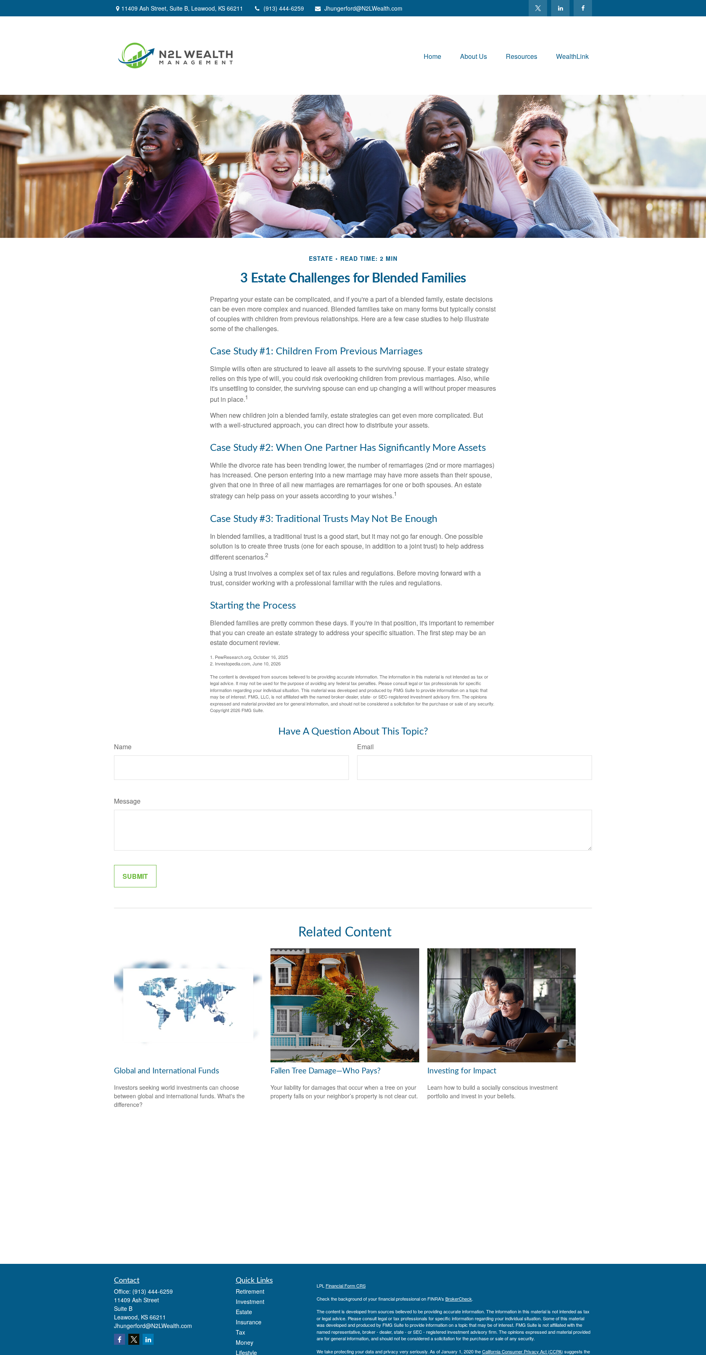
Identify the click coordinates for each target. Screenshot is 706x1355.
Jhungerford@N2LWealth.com (363, 8)
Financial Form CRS (346, 1285)
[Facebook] (583, 8)
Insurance (248, 1322)
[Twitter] (538, 8)
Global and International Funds (166, 1071)
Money (244, 1342)
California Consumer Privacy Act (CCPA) (522, 1351)
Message (127, 801)
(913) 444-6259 (284, 8)
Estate (244, 1312)
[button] (432, 55)
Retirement (250, 1291)
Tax (240, 1332)
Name (123, 746)
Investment (250, 1301)
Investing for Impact (461, 1071)
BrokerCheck (458, 1298)
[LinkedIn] (560, 8)
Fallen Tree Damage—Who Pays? (325, 1071)
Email (365, 746)
